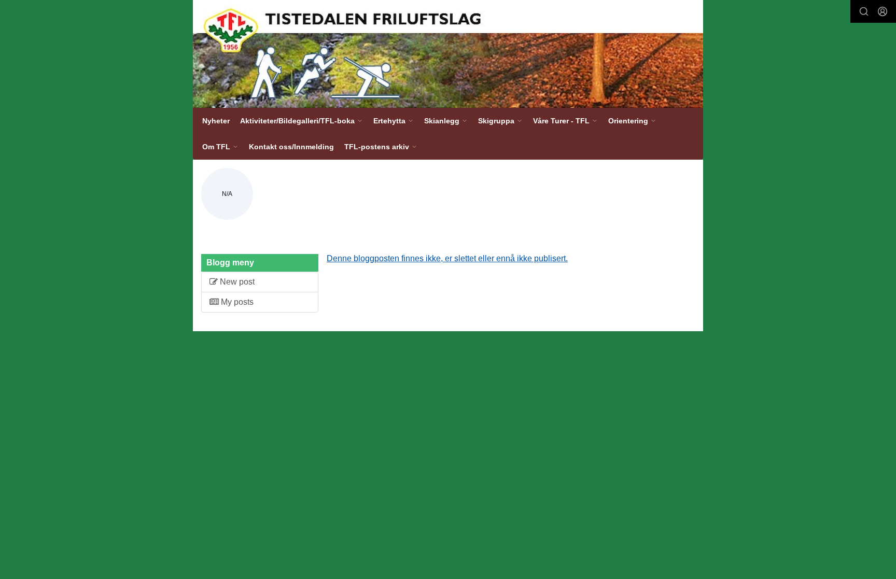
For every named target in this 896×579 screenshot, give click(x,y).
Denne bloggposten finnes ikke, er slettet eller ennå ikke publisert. (447, 258)
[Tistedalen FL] (448, 54)
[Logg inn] (882, 11)
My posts (236, 302)
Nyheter (216, 121)
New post (236, 281)
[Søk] (864, 11)
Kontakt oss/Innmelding (291, 147)
